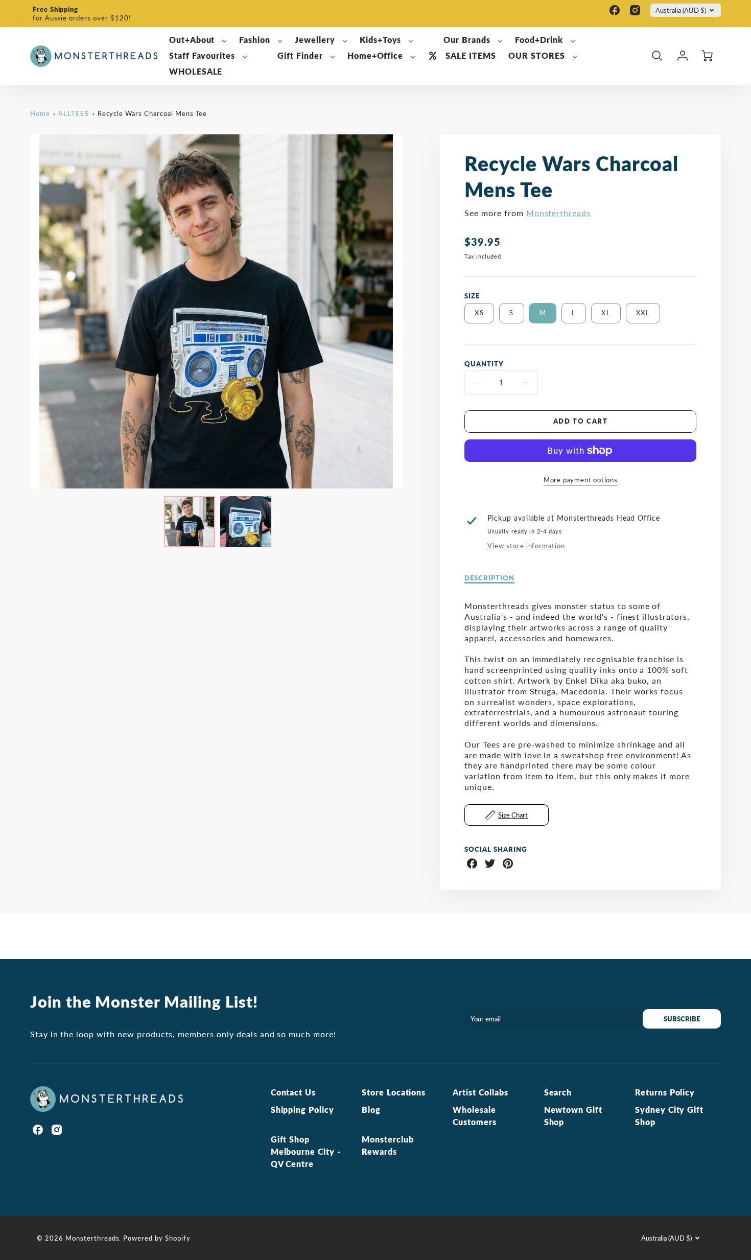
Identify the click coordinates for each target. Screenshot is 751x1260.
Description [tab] (489, 578)
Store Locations (394, 1092)
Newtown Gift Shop (573, 1116)
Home (40, 113)
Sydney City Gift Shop (669, 1116)
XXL (643, 313)
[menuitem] (198, 40)
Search (558, 1092)
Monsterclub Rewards (388, 1145)
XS (479, 313)
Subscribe (682, 1019)
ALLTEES (73, 113)
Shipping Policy (302, 1109)
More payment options (581, 480)
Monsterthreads (558, 213)
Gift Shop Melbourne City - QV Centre (306, 1151)
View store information (526, 546)
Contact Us (293, 1092)
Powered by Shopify (156, 1238)
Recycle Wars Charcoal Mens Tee (152, 113)
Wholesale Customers (475, 1116)
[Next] (410, 311)
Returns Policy (665, 1092)
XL (606, 313)
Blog (371, 1109)
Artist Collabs (480, 1092)
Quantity (484, 364)
